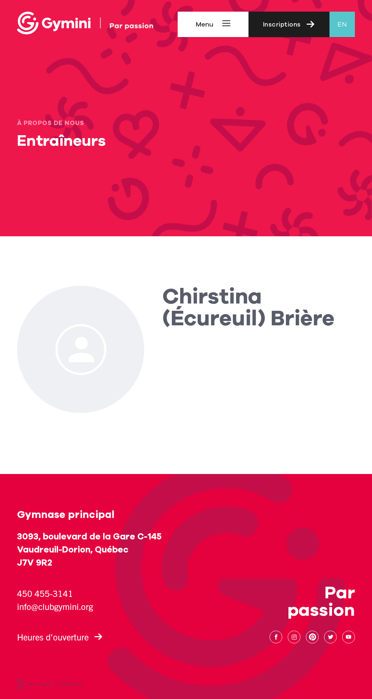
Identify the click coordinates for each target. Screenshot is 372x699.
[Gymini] (85, 23)
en (342, 24)
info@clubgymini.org (55, 606)
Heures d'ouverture (53, 636)
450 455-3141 (45, 593)
